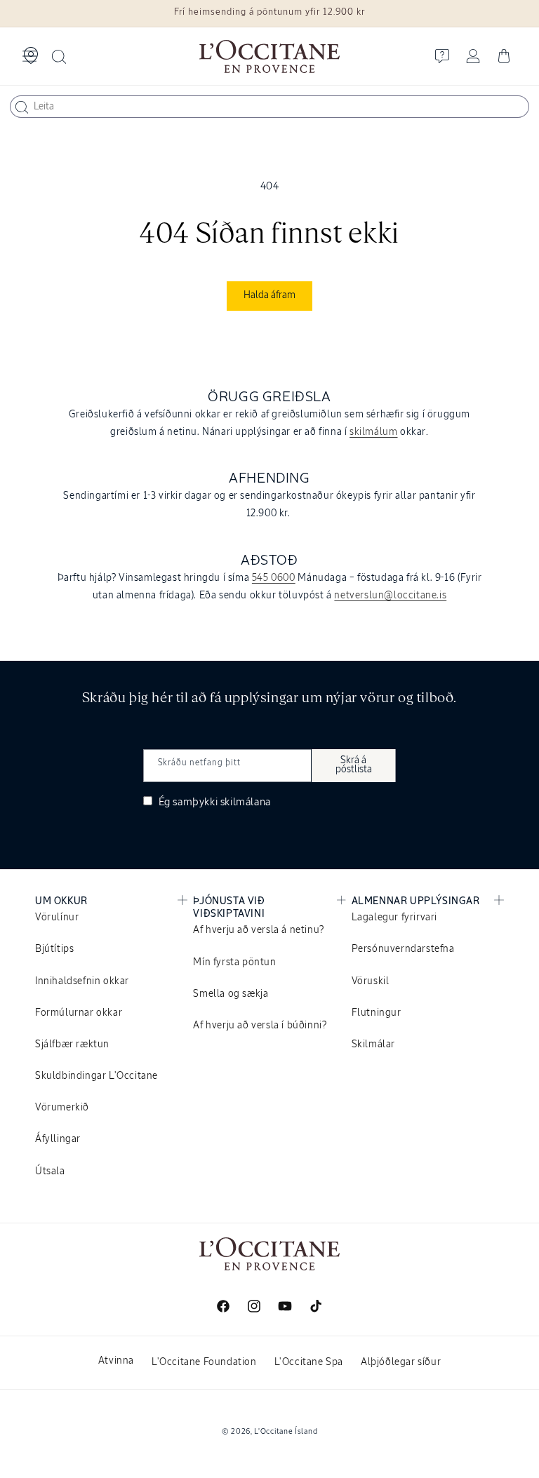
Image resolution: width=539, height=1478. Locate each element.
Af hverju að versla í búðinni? (259, 1025)
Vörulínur (57, 917)
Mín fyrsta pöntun (234, 962)
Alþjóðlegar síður (401, 1362)
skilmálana (245, 802)
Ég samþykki (213, 802)
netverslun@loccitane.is (390, 595)
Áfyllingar (58, 1139)
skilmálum (373, 432)
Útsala (50, 1171)
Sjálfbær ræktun (72, 1044)
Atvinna (116, 1361)
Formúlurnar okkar (78, 1013)
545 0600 (273, 578)
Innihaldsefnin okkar (82, 981)
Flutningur (376, 1013)
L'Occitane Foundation (204, 1362)
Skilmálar (373, 1044)
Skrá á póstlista (353, 765)
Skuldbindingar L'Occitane (96, 1076)
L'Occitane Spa (308, 1362)
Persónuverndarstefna (403, 949)
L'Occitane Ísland (285, 1431)
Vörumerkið (62, 1108)
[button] (29, 56)
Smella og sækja (230, 994)
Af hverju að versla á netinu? (258, 930)
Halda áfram (269, 295)
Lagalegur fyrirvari (394, 917)
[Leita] (22, 107)
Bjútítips (54, 949)
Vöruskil (371, 981)
